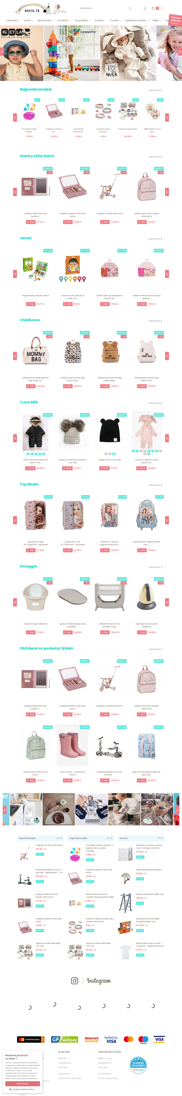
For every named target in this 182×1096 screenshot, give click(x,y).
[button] (22, 1089)
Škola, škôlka (44, 20)
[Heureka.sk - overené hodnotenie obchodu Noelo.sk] (138, 1073)
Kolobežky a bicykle (135, 20)
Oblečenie (11, 20)
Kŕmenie (99, 20)
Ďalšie (155, 20)
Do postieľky (81, 20)
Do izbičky (63, 20)
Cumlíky (114, 20)
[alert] (23, 1071)
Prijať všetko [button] (23, 1084)
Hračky (27, 20)
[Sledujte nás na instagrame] (91, 989)
